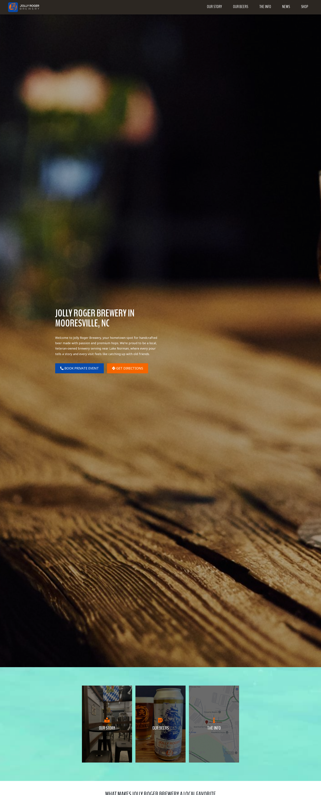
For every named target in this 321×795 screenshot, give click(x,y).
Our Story (107, 728)
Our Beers (160, 728)
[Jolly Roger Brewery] (27, 7)
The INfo (214, 728)
